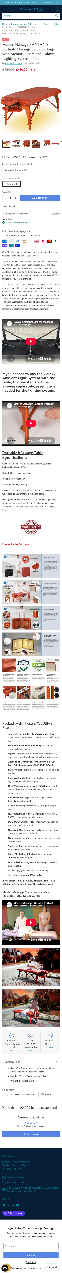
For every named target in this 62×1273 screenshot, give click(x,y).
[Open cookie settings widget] (4, 1268)
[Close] (58, 1223)
